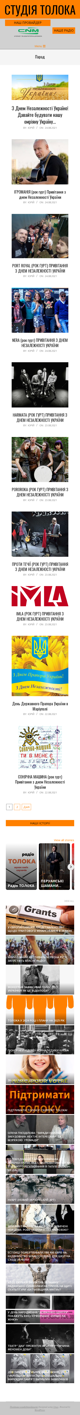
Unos (55, 1406)
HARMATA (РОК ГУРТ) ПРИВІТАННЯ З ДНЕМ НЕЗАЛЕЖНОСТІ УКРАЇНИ (40, 417)
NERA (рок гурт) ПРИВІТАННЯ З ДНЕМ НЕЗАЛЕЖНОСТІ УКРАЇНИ (40, 342)
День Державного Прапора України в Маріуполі (40, 706)
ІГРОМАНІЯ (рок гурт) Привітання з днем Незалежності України (40, 194)
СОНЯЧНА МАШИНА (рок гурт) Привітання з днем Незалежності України (40, 782)
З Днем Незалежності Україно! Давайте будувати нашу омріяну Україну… (40, 114)
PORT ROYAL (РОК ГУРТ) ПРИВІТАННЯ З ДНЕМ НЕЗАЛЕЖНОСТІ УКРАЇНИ (40, 268)
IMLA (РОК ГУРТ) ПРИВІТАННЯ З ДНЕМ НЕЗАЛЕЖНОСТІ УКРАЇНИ (40, 616)
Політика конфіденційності (24, 1406)
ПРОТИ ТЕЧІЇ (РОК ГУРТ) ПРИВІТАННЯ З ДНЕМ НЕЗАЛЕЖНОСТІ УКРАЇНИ (40, 566)
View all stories (64, 840)
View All (69, 901)
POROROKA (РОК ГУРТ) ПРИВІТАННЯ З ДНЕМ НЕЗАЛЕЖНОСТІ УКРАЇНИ (40, 492)
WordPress (40, 1410)
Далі (26, 807)
